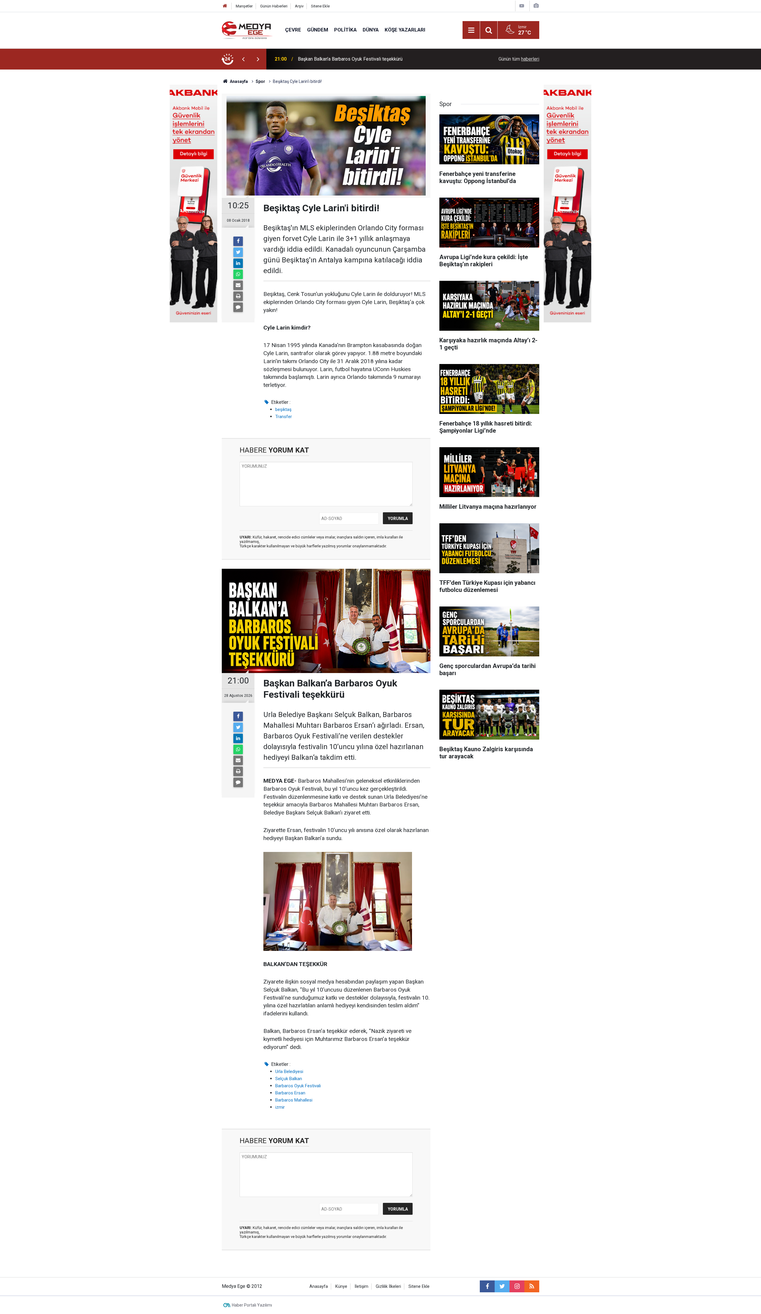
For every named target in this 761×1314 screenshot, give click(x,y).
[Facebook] (238, 241)
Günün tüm (519, 59)
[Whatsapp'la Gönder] (238, 274)
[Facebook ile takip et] (487, 1286)
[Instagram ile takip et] (517, 1286)
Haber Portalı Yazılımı (252, 1305)
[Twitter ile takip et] (502, 1286)
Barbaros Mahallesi (293, 1100)
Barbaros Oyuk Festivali (298, 1085)
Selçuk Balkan (288, 1078)
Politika (345, 30)
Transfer (283, 416)
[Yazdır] (238, 296)
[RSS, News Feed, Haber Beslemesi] (531, 1286)
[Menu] (471, 30)
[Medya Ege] (247, 29)
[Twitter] (238, 252)
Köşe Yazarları (405, 30)
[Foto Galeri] (536, 6)
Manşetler (244, 6)
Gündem (317, 30)
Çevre (293, 30)
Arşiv (299, 6)
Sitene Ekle (320, 6)
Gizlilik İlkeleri (388, 1286)
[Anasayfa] (225, 6)
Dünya (371, 30)
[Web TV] (521, 6)
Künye (341, 1286)
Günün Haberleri (273, 6)
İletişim (361, 1286)
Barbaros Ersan (290, 1093)
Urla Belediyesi (289, 1071)
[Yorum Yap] (238, 307)
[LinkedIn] (238, 263)
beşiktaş (283, 409)
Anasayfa (318, 1286)
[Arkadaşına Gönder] (238, 285)
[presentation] (243, 59)
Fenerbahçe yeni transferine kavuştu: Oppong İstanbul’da (356, 59)
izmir (280, 1107)
